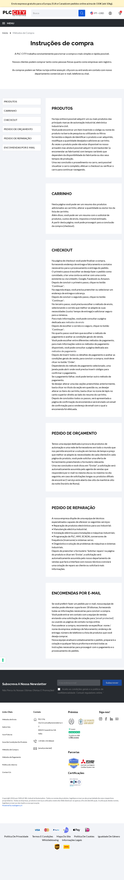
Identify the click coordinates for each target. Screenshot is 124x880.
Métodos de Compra (10, 749)
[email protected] (105, 618)
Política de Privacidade (16, 836)
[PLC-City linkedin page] (111, 719)
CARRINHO (10, 110)
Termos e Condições (42, 836)
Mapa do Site (64, 836)
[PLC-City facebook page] (106, 719)
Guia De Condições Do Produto (14, 742)
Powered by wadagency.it (12, 805)
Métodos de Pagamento (11, 757)
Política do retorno (9, 765)
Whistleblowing (50, 840)
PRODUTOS (10, 101)
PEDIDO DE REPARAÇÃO (18, 138)
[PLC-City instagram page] (100, 719)
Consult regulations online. (89, 693)
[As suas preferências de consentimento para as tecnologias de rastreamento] (3, 660)
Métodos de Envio (9, 719)
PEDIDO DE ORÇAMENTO (18, 129)
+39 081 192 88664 (46, 741)
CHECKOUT (10, 119)
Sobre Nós (6, 727)
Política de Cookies (84, 836)
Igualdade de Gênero (109, 836)
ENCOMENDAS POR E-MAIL (19, 147)
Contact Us (6, 772)
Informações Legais (72, 840)
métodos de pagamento (64, 351)
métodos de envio (75, 322)
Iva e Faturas (7, 734)
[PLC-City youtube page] (116, 719)
